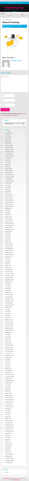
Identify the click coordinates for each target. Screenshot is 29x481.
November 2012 (9, 460)
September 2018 (9, 330)
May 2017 (7, 364)
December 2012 (9, 458)
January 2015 (8, 422)
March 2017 (8, 368)
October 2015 (8, 403)
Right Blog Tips (14, 7)
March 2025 (8, 168)
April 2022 (7, 240)
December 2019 (9, 298)
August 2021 (8, 256)
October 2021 (8, 252)
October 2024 (8, 179)
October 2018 (8, 328)
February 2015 (9, 420)
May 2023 (7, 212)
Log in (6, 472)
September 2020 (9, 280)
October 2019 (8, 303)
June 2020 (8, 286)
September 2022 (9, 229)
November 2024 (9, 177)
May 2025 (7, 164)
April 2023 (7, 214)
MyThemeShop (17, 479)
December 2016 (9, 374)
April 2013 (7, 450)
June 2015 (8, 412)
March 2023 (8, 216)
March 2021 (8, 267)
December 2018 (9, 324)
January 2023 (8, 221)
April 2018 (7, 340)
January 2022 (8, 246)
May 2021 (7, 263)
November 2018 (9, 326)
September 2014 (9, 431)
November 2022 (9, 225)
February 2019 (9, 319)
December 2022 (9, 223)
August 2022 (8, 231)
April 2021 (7, 265)
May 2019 (7, 313)
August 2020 (8, 282)
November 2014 (9, 427)
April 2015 (7, 416)
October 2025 (8, 153)
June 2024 (8, 187)
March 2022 (8, 242)
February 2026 (9, 145)
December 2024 (9, 174)
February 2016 (9, 395)
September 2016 (9, 380)
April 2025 (7, 166)
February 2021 (9, 269)
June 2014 (8, 437)
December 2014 (9, 425)
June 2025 (8, 162)
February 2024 (9, 195)
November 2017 (9, 351)
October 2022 (8, 227)
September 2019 (9, 305)
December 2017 (9, 349)
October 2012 (8, 462)
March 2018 (8, 343)
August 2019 (8, 307)
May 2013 (7, 448)
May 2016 (7, 389)
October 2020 (8, 277)
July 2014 (7, 435)
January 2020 (8, 296)
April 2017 (7, 366)
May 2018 (7, 338)
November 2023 (9, 202)
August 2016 (8, 382)
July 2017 (7, 359)
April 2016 (7, 391)
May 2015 (7, 414)
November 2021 (9, 250)
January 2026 (8, 147)
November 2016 (9, 376)
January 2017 (8, 372)
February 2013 (9, 454)
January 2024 (8, 198)
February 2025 (9, 170)
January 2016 (8, 397)
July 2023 (7, 210)
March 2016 (8, 393)
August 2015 (8, 408)
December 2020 (9, 273)
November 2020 (9, 275)
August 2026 (8, 132)
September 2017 (9, 355)
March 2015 (8, 418)
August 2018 (8, 332)
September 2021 (9, 254)
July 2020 (7, 284)
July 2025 (7, 160)
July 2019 (7, 309)
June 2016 (8, 387)
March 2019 (8, 317)
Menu (3, 13)
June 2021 (8, 261)
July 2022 (7, 233)
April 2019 (7, 315)
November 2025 (9, 151)
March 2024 (8, 193)
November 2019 (9, 301)
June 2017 (8, 361)
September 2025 (9, 156)
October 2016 (8, 378)
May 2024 (7, 189)
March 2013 (8, 452)
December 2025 (9, 149)
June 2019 (8, 311)
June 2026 (8, 137)
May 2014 (7, 439)
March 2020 (8, 292)
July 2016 (7, 385)
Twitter (15, 2)
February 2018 (9, 345)
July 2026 (7, 135)
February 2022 (9, 244)
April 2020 (7, 290)
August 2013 (8, 446)
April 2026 (7, 141)
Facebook (10, 2)
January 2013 (8, 456)
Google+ (19, 2)
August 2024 (8, 183)
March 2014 (8, 443)
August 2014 (8, 433)
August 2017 (8, 357)
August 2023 (8, 208)
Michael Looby (7, 25)
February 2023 (9, 219)
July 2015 (7, 410)
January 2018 (8, 347)
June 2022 (8, 235)
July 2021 (7, 258)
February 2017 (9, 370)
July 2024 (7, 185)
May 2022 (7, 237)
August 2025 (8, 158)
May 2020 (7, 288)
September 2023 (9, 206)
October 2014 (8, 429)
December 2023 (9, 200)
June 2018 (8, 336)
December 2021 (9, 248)
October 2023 (8, 204)
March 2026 (8, 143)
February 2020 (9, 294)
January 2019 (8, 322)
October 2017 (8, 353)
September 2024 (9, 181)
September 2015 (9, 406)
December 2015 (9, 399)
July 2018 (7, 334)
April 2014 (7, 441)
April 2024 (7, 191)
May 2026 (7, 139)
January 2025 (8, 172)
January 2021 (8, 271)
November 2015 (9, 401)
